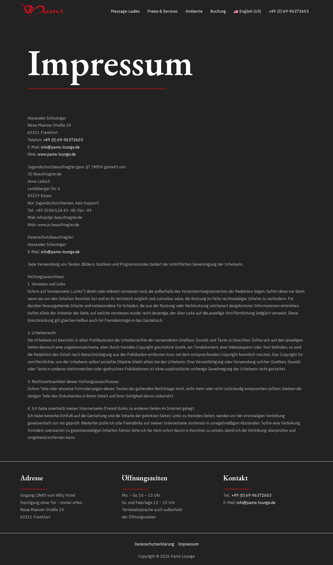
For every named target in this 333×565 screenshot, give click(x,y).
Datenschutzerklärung (154, 544)
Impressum (188, 544)
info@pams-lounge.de (60, 147)
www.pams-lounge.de (57, 154)
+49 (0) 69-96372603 (63, 139)
